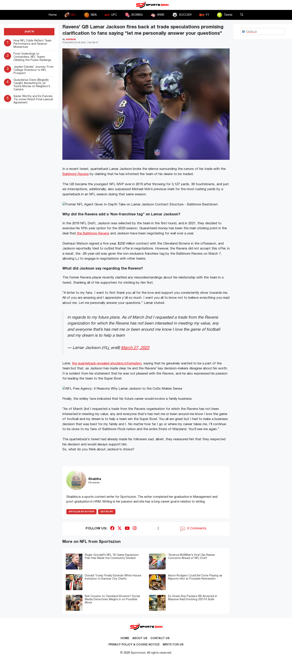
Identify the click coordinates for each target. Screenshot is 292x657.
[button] (241, 15)
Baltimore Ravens (75, 174)
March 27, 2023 (135, 348)
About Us (139, 638)
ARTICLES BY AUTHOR (81, 512)
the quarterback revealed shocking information (106, 363)
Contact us (160, 638)
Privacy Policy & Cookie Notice (134, 645)
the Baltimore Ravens (92, 233)
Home (53, 14)
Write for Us (173, 645)
